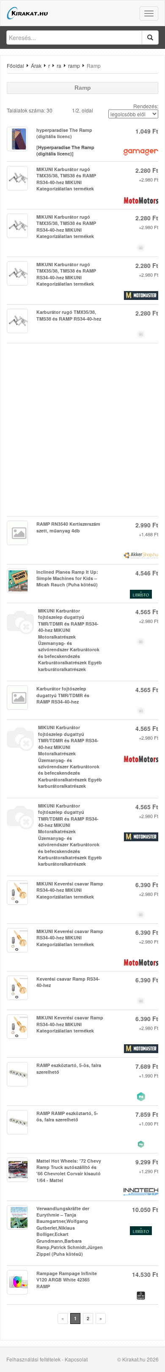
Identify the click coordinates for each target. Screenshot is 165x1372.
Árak (36, 65)
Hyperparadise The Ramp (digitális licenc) (65, 150)
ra (59, 65)
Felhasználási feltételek (33, 1359)
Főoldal (15, 65)
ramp (74, 65)
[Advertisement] (82, 430)
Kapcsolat (76, 1359)
